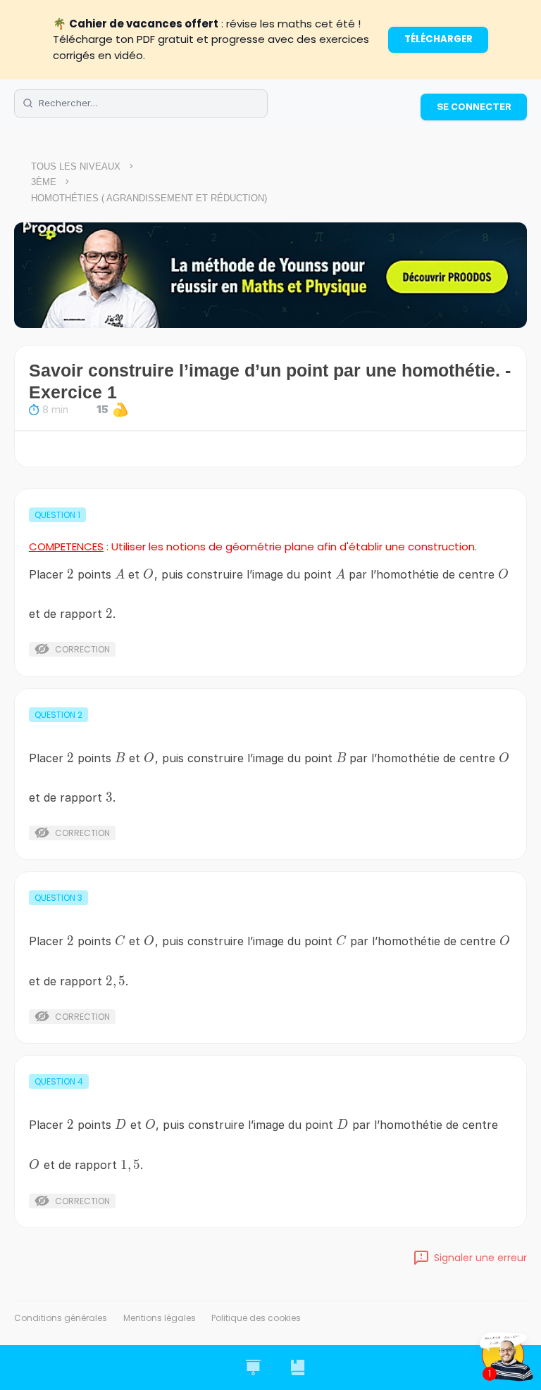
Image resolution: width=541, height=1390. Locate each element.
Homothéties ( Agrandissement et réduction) (149, 198)
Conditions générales (60, 1318)
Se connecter (474, 106)
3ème (43, 182)
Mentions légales (159, 1318)
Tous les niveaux (75, 166)
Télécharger (438, 39)
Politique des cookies (256, 1318)
